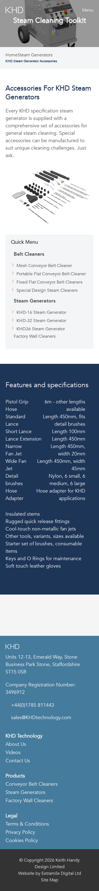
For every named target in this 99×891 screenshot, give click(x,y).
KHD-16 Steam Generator (41, 312)
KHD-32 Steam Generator (41, 321)
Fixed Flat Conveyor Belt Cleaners (49, 282)
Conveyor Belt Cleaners (32, 784)
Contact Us (18, 760)
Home (12, 55)
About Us (16, 744)
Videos (13, 752)
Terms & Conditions (27, 824)
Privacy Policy (20, 832)
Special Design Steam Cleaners (47, 290)
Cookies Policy (22, 840)
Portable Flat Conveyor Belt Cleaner (51, 274)
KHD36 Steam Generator (40, 329)
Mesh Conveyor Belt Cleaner (44, 266)
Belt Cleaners (29, 254)
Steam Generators (35, 55)
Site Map (49, 880)
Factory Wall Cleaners (35, 336)
